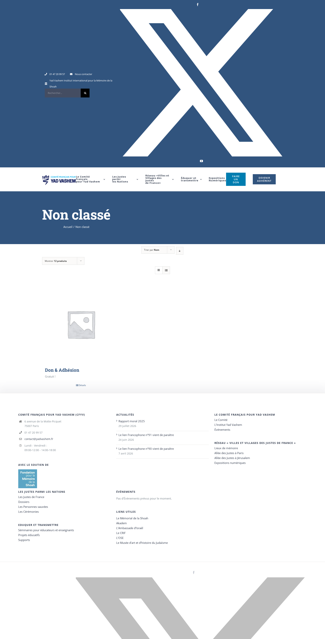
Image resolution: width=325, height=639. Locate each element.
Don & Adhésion (62, 370)
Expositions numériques (230, 463)
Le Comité (220, 420)
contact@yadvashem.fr (38, 439)
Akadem (121, 523)
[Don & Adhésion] (81, 324)
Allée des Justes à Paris (229, 453)
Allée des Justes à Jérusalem (232, 458)
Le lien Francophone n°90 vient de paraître (146, 449)
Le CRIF (121, 533)
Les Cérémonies (28, 511)
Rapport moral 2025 (131, 421)
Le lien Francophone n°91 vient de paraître (146, 435)
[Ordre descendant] (179, 251)
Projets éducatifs (29, 535)
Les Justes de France (31, 497)
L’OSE (120, 538)
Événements (222, 429)
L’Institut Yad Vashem (228, 425)
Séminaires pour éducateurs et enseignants (46, 530)
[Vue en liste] (166, 270)
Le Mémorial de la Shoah (132, 518)
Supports (24, 540)
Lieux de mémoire (226, 448)
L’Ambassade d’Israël (129, 528)
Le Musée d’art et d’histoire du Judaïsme (142, 543)
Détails (82, 385)
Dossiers (23, 502)
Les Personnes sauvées (33, 507)
